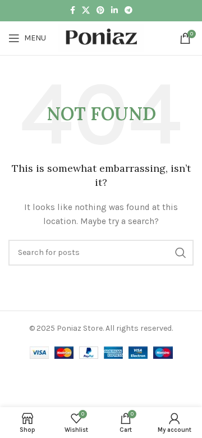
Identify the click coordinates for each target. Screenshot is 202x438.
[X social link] (86, 11)
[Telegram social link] (128, 11)
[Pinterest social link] (100, 11)
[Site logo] (101, 37)
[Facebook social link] (73, 11)
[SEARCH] (181, 253)
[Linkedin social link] (114, 11)
